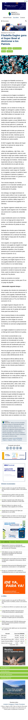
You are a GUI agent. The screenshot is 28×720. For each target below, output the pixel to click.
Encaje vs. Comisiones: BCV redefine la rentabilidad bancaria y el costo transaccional (14, 571)
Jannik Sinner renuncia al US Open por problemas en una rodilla (12, 511)
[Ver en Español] (26, 1)
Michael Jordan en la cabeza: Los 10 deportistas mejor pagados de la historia (12, 506)
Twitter (14, 439)
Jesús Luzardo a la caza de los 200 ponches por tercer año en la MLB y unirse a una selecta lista (14, 489)
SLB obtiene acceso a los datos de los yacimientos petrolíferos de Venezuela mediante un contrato (12, 553)
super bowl (9, 51)
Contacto (22, 17)
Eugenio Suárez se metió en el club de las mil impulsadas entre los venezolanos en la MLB (14, 516)
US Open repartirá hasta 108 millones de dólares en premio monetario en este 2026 (13, 500)
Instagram (9, 439)
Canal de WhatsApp (17, 438)
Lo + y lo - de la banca (6, 674)
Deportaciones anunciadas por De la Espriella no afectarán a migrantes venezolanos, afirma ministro (14, 560)
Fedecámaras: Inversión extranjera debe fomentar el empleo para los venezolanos (13, 616)
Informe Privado (7, 17)
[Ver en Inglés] (25, 1)
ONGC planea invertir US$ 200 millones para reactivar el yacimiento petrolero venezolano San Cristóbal (14, 623)
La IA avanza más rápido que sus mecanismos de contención (14, 628)
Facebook (19, 439)
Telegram (4, 439)
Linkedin (5, 704)
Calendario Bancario (6, 677)
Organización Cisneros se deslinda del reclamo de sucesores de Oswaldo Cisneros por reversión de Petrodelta (13, 547)
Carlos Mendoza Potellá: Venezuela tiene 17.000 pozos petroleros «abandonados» (13, 611)
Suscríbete (16, 17)
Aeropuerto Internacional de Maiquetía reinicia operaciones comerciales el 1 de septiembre (14, 566)
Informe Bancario (5, 671)
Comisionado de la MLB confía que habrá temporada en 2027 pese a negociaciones (13, 495)
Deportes (4, 48)
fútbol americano (17, 48)
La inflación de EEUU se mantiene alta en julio (14, 607)
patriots (3, 51)
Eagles (9, 48)
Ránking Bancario (5, 667)
